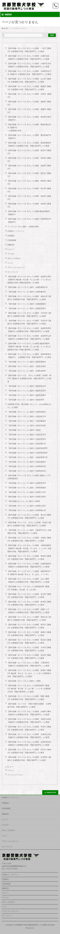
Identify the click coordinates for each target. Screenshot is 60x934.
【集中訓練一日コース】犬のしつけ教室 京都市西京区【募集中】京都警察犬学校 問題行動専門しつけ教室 (29, 743)
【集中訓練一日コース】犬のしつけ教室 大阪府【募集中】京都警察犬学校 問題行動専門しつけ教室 (29, 539)
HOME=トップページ (15, 231)
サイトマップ (12, 272)
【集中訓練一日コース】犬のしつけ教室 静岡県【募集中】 (29, 182)
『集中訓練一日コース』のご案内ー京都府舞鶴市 (26, 304)
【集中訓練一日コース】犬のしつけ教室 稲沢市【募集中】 (29, 174)
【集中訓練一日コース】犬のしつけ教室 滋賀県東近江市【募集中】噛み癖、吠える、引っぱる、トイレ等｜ (29, 572)
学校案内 (10, 236)
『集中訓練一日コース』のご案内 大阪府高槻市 (26, 421)
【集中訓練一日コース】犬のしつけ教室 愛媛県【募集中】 (29, 110)
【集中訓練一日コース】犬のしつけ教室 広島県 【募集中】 (29, 95)
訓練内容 (10, 245)
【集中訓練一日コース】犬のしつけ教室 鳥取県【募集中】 (29, 205)
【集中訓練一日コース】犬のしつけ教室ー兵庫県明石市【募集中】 (29, 220)
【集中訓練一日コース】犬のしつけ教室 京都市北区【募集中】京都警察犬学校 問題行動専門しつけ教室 (28, 57)
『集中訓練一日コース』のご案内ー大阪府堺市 (25, 400)
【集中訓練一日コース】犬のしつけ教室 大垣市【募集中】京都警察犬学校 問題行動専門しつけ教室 (29, 649)
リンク (10, 263)
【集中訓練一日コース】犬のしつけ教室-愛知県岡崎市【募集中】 (28, 212)
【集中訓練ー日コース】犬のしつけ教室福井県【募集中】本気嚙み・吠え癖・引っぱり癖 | (28, 588)
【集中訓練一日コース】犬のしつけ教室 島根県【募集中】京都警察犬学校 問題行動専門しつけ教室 (29, 88)
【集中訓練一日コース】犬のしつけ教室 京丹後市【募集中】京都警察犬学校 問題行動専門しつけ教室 (29, 758)
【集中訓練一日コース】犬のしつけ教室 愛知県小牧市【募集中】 (29, 118)
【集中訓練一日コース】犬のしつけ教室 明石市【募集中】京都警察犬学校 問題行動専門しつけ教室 (29, 626)
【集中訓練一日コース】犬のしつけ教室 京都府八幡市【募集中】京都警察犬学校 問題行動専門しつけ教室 (29, 713)
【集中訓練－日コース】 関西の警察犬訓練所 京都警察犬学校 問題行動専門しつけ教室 (29, 705)
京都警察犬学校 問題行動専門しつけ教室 (31, 925)
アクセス (10, 254)
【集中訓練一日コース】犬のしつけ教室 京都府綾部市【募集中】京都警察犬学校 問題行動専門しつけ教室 (29, 565)
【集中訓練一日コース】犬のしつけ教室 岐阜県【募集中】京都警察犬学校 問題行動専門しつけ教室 (29, 603)
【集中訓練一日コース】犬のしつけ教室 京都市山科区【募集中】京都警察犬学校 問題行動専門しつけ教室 (29, 720)
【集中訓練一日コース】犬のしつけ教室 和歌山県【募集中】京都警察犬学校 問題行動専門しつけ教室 (29, 618)
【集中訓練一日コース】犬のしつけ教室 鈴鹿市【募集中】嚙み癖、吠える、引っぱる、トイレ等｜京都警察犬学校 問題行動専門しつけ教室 (29, 673)
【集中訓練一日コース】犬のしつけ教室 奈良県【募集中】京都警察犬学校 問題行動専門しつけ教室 (29, 656)
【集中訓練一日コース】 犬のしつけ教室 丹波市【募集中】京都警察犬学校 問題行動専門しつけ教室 (29, 524)
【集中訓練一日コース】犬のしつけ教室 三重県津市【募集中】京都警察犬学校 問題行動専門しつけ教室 (28, 664)
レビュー (10, 249)
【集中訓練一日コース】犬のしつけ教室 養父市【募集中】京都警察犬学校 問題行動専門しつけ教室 (29, 516)
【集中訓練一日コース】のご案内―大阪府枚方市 (26, 416)
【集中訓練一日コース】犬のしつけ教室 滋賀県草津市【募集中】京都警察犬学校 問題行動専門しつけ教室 (29, 329)
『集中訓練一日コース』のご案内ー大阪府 (24, 430)
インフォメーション (15, 775)
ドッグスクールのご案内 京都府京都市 (24, 227)
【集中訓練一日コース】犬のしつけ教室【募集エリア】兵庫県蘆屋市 (29, 477)
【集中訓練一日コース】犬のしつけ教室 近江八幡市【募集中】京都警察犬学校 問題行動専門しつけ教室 (28, 580)
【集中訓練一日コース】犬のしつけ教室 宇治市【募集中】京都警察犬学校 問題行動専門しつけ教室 (29, 728)
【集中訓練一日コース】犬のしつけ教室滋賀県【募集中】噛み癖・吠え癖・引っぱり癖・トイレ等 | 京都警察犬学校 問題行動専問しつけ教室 (29, 689)
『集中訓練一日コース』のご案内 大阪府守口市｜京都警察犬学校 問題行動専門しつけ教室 (29, 531)
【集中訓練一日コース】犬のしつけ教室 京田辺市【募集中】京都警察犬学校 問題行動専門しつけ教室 (29, 314)
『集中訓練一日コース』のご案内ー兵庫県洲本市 (26, 471)
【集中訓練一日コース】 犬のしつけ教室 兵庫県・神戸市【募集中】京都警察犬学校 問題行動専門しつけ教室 (29, 378)
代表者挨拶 (11, 240)
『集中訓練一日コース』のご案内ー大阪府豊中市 (26, 444)
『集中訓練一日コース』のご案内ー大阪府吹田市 (26, 439)
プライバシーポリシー (16, 267)
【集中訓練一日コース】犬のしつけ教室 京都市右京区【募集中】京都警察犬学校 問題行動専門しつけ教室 (29, 735)
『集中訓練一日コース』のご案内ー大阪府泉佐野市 (27, 448)
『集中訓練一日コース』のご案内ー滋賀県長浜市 (26, 386)
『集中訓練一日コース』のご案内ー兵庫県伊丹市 (26, 483)
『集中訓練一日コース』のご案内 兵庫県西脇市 (26, 488)
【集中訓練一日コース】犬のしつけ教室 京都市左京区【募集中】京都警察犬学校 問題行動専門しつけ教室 (29, 65)
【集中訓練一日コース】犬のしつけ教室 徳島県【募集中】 (29, 103)
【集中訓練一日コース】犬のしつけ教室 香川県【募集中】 (29, 190)
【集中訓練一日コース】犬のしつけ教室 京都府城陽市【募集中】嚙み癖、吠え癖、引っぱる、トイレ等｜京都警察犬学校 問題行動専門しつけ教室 (29, 548)
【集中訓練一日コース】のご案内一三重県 (24, 681)
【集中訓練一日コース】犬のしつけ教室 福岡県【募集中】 (29, 167)
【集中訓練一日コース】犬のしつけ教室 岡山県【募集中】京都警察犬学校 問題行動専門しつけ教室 (29, 641)
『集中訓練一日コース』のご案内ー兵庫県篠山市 (26, 510)
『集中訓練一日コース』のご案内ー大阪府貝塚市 (26, 426)
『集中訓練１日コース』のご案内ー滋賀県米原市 (26, 391)
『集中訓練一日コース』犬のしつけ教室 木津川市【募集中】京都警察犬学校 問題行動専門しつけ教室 (29, 322)
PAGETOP (51, 792)
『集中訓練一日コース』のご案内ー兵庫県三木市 (26, 492)
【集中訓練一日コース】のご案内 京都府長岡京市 (27, 287)
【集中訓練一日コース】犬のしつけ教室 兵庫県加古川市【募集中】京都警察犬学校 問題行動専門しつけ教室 (29, 72)
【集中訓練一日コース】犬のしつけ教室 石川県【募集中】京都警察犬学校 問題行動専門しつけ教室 (29, 595)
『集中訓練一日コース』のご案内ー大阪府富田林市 (27, 453)
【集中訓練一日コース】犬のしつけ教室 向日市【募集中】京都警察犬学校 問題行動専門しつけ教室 (29, 751)
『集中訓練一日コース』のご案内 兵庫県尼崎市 (26, 371)
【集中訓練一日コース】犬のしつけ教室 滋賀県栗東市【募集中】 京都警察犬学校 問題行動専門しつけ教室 (30, 355)
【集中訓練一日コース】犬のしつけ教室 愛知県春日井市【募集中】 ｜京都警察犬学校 (30, 127)
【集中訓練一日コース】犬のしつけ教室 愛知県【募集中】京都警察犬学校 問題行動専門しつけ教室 (29, 557)
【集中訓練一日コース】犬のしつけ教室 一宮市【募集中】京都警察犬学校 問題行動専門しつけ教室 (29, 49)
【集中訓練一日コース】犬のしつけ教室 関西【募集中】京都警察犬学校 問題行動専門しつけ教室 (28, 697)
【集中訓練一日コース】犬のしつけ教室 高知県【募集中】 (29, 197)
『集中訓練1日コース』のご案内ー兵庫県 (23, 501)
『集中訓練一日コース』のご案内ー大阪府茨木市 (26, 435)
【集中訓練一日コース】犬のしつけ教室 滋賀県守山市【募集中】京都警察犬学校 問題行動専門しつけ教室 (29, 337)
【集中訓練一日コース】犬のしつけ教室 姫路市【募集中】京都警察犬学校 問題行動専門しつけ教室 (29, 633)
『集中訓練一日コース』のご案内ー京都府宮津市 (26, 308)
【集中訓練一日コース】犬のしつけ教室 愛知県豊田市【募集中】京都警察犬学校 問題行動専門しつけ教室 (29, 144)
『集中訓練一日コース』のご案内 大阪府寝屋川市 (27, 457)
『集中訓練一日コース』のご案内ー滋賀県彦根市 (26, 395)
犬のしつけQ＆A (13, 258)
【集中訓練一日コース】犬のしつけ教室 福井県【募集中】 (29, 159)
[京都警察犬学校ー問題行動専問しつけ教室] (23, 7)
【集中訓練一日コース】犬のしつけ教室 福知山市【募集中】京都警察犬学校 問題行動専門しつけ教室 (29, 297)
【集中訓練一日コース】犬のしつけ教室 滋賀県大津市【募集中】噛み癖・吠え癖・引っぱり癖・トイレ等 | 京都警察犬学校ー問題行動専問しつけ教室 (29, 280)
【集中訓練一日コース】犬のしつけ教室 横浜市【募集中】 (29, 152)
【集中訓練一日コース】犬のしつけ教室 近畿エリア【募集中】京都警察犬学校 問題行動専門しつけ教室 (28, 610)
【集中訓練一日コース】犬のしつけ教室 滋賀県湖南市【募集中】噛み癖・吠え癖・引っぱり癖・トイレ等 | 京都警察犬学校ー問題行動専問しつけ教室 (29, 346)
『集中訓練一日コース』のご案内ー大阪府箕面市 (26, 462)
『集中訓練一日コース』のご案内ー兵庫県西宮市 (26, 466)
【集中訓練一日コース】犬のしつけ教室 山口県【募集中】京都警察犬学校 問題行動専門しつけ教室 (29, 80)
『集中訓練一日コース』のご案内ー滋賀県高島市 (26, 362)
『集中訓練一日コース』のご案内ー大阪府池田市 (26, 412)
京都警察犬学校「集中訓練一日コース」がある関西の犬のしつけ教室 (29, 405)
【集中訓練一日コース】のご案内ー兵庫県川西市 (26, 497)
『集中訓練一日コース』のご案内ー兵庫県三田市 (26, 506)
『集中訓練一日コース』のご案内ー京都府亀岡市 (26, 292)
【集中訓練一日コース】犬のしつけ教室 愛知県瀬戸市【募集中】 (29, 136)
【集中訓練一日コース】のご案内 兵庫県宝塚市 (26, 366)
